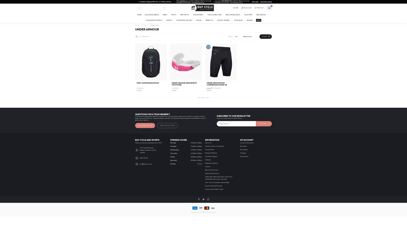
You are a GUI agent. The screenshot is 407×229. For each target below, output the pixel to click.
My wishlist (244, 150)
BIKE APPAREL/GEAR (233, 15)
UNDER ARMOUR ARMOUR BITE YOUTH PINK (184, 84)
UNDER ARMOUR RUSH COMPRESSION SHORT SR (217, 84)
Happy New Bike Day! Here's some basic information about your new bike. (218, 178)
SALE (258, 20)
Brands (250, 20)
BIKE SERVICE (261, 15)
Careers (207, 167)
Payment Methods (211, 153)
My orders (243, 146)
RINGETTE (209, 20)
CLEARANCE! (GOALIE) (184, 20)
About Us (208, 143)
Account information (247, 143)
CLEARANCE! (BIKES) (152, 15)
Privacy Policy (209, 150)
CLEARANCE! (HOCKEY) (154, 20)
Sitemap (208, 160)
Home (139, 15)
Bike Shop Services (211, 170)
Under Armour (154, 25)
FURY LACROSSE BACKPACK (148, 83)
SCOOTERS (248, 15)
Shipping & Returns (211, 163)
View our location (167, 125)
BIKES (165, 15)
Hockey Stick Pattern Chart (214, 189)
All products (244, 156)
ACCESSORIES (198, 15)
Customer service (266, 2)
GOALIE (198, 20)
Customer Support (211, 156)
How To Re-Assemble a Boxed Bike (217, 183)
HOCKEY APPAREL (223, 20)
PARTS (173, 15)
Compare (243, 153)
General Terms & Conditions (214, 146)
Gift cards (255, 2)
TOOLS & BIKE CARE (214, 15)
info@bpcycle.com (146, 164)
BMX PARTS (184, 15)
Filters (264, 37)
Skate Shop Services (212, 173)
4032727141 (144, 158)
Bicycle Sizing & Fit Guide (213, 186)
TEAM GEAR (238, 20)
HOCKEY (169, 20)
